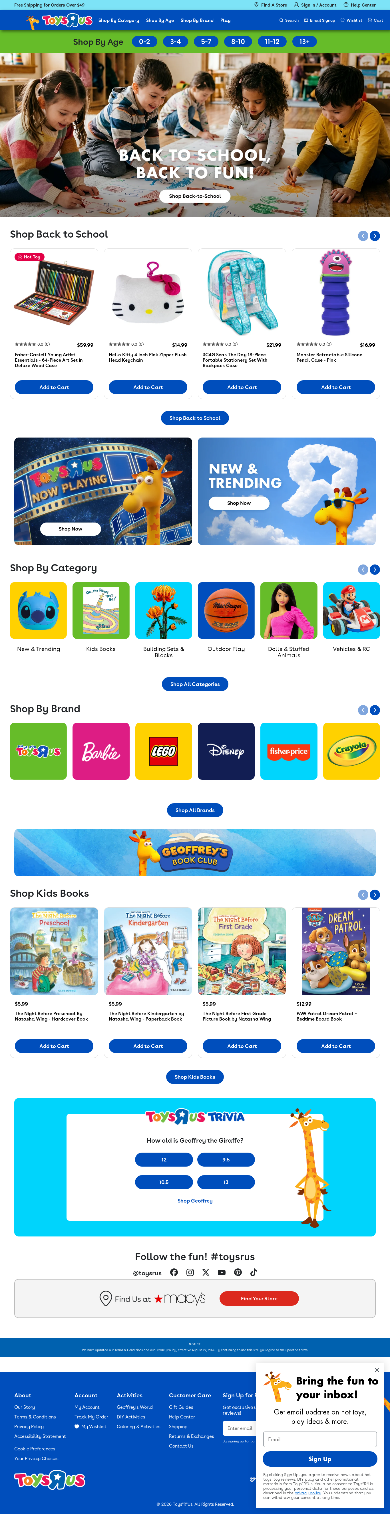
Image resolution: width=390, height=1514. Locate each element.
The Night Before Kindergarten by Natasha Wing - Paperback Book (146, 1016)
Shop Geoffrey (195, 1201)
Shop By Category (118, 20)
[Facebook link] (174, 1273)
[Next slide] (375, 236)
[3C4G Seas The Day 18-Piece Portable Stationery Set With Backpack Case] (242, 292)
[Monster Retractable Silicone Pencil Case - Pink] (336, 292)
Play (225, 20)
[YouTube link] (222, 1273)
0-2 (144, 41)
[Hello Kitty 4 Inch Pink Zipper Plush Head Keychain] (148, 292)
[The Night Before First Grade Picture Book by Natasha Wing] (242, 951)
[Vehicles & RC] (351, 610)
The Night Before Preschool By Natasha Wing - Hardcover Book (51, 1016)
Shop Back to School (195, 418)
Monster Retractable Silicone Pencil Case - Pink (329, 357)
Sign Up (320, 1459)
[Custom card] (38, 751)
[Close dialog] (377, 1370)
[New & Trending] (38, 610)
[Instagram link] (190, 1273)
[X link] (205, 1273)
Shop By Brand (197, 20)
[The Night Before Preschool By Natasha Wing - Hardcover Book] (54, 951)
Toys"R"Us (182, 1504)
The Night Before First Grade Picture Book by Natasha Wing (237, 1016)
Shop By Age (160, 20)
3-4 (175, 41)
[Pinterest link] (238, 1273)
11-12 (272, 41)
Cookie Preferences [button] (34, 1449)
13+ (304, 41)
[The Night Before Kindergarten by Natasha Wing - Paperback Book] (148, 951)
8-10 (238, 41)
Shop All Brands (195, 810)
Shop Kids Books (195, 1077)
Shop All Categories (195, 684)
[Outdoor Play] (226, 610)
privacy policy (308, 1493)
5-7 (206, 41)
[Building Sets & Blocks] (163, 610)
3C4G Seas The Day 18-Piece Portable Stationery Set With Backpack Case (235, 360)
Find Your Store (259, 1299)
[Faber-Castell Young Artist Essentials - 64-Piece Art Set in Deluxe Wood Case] (54, 292)
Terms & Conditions (128, 1350)
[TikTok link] (253, 1273)
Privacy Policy (166, 1350)
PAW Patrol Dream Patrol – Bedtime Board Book (327, 1016)
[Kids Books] (101, 610)
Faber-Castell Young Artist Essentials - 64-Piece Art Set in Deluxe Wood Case (49, 360)
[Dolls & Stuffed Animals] (288, 610)
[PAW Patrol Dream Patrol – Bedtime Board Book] (336, 951)
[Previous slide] (363, 236)
